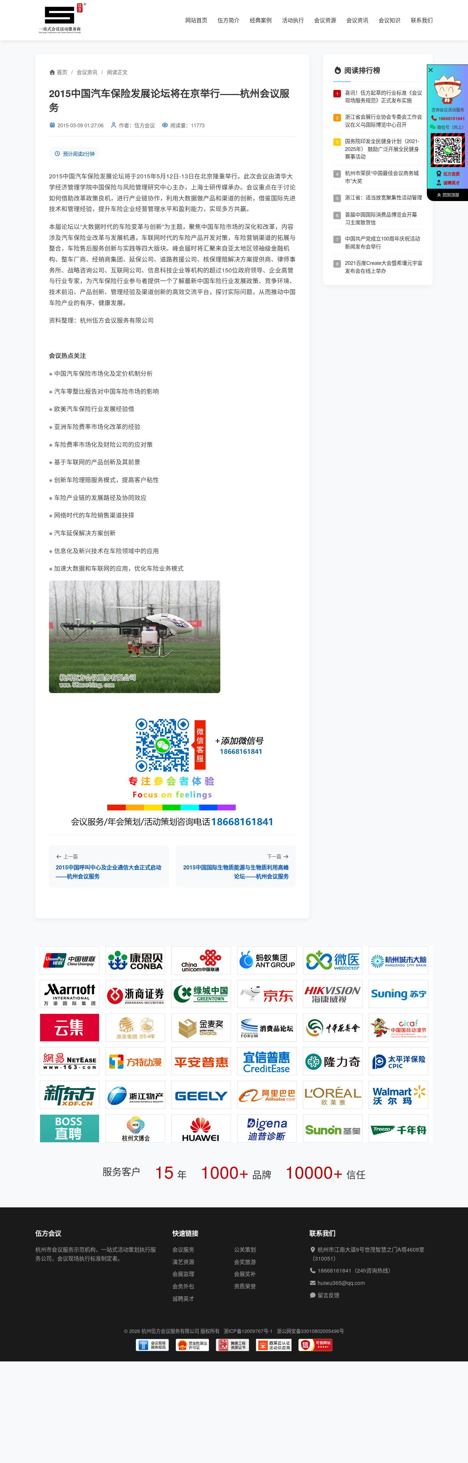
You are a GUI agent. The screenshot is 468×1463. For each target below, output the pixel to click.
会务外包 (183, 1286)
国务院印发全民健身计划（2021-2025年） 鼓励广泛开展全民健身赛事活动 (382, 148)
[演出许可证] (192, 1345)
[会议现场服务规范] (152, 1345)
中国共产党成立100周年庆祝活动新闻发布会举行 (382, 242)
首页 (61, 71)
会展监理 (183, 1274)
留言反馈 (329, 1295)
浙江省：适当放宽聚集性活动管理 (383, 196)
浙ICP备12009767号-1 (248, 1330)
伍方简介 (228, 20)
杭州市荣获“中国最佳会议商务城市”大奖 (382, 176)
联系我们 (422, 20)
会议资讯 (357, 20)
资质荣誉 (245, 1286)
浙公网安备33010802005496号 (310, 1330)
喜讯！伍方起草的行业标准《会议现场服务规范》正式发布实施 (383, 96)
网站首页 (196, 20)
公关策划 (245, 1249)
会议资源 (325, 20)
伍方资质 (451, 174)
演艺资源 (183, 1262)
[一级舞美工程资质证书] (232, 1345)
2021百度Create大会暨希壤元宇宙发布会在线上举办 (383, 266)
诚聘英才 (183, 1298)
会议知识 (390, 20)
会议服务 (183, 1249)
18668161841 (335, 1270)
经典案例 (261, 20)
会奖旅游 (245, 1262)
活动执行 (293, 20)
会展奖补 (245, 1274)
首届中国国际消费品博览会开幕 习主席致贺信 (381, 217)
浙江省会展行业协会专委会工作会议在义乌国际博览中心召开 (383, 120)
